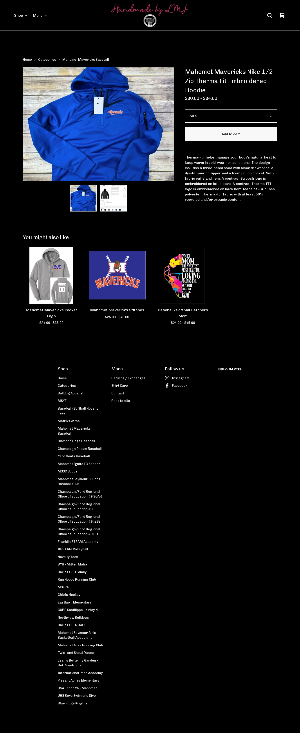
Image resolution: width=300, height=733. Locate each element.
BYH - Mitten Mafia (72, 564)
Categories (47, 60)
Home (27, 60)
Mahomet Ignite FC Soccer (79, 464)
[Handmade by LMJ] (150, 15)
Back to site (120, 401)
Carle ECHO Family (72, 572)
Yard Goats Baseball (74, 456)
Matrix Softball (69, 421)
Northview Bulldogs (73, 618)
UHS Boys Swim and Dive (77, 696)
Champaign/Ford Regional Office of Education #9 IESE (79, 519)
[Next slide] (168, 124)
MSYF (62, 401)
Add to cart (231, 134)
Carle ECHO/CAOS (72, 625)
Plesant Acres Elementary (78, 680)
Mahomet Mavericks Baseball (85, 60)
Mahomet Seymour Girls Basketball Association (77, 635)
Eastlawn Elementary (75, 602)
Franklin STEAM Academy (78, 542)
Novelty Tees (68, 557)
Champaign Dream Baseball (80, 449)
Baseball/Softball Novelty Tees (78, 411)
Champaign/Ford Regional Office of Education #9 (79, 506)
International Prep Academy (80, 673)
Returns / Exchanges (128, 378)
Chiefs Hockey (69, 595)
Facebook (179, 386)
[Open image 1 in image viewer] (98, 124)
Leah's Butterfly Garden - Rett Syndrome (78, 662)
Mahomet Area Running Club (80, 645)
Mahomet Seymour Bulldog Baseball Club (79, 481)
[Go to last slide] (29, 124)
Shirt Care (119, 386)
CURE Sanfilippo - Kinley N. (78, 610)
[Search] (270, 15)
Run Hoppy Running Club (77, 580)
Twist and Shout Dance (76, 653)
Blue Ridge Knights (73, 703)
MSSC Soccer (68, 471)
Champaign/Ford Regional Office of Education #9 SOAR (80, 494)
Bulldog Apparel (70, 393)
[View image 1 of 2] (83, 198)
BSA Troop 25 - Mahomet (77, 688)
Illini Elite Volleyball (73, 549)
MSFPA (63, 587)
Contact (117, 393)
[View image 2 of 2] (113, 198)
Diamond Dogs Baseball (76, 441)
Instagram (180, 378)
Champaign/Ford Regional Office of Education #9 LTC (79, 531)
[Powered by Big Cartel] (230, 369)
